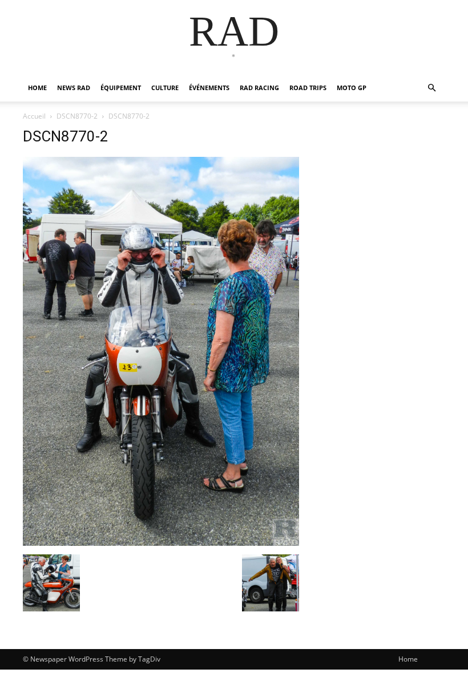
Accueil (34, 116)
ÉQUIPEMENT (120, 87)
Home (408, 659)
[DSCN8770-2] (161, 543)
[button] (431, 88)
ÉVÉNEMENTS (209, 87)
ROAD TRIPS (307, 87)
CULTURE (165, 87)
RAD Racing (259, 87)
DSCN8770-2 (77, 116)
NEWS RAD (73, 87)
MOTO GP (351, 87)
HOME (37, 87)
